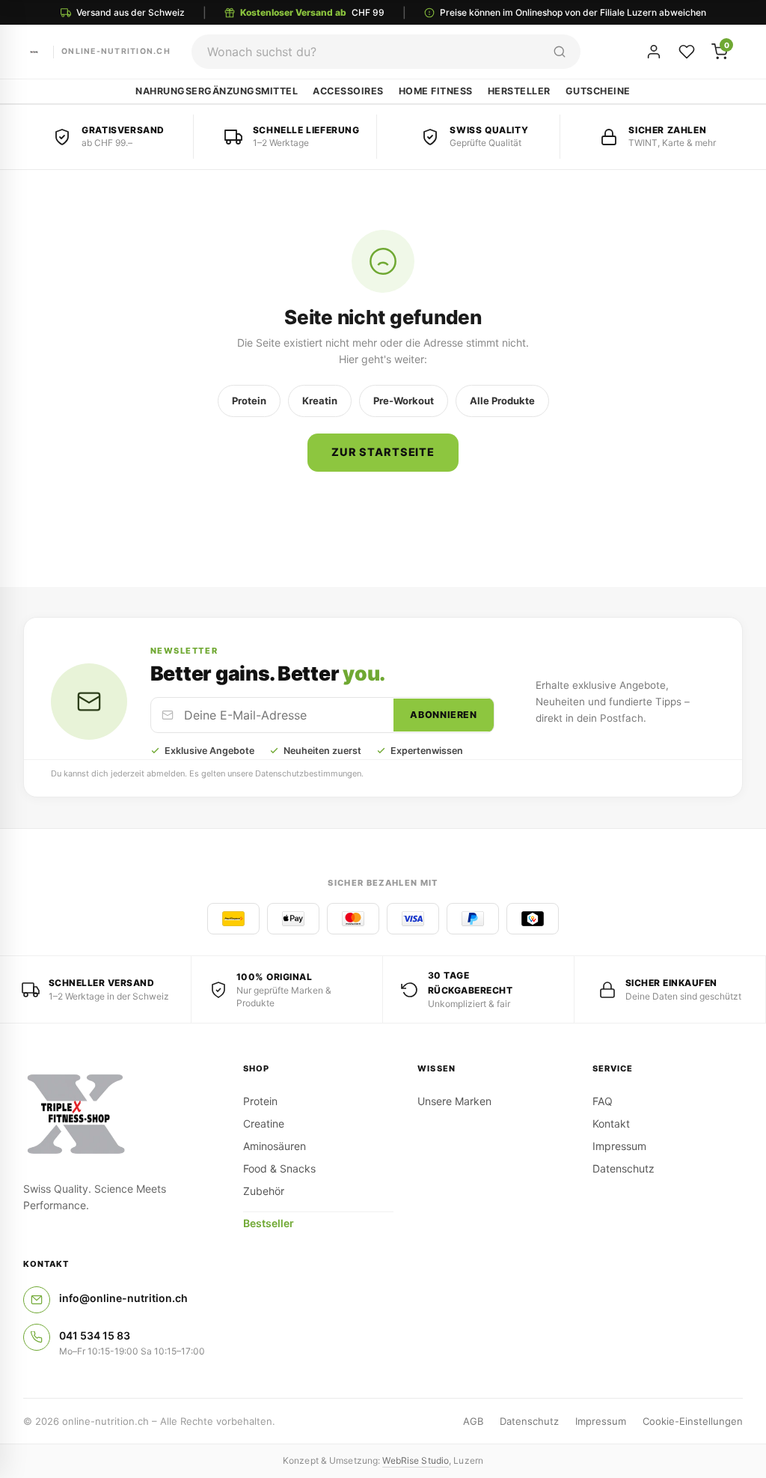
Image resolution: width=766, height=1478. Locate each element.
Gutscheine (598, 91)
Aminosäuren (274, 1146)
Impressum (619, 1146)
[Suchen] (559, 51)
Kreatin (319, 401)
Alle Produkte (502, 401)
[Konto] (653, 51)
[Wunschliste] (687, 52)
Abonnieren (443, 714)
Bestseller (268, 1223)
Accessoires (348, 91)
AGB (473, 1421)
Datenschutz (623, 1168)
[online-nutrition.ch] (121, 1114)
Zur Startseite (383, 452)
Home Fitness (436, 91)
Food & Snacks (279, 1168)
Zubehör (263, 1190)
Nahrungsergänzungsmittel (216, 91)
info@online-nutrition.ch (123, 1298)
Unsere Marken (454, 1101)
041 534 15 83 (94, 1335)
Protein (249, 401)
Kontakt (611, 1123)
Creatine (263, 1123)
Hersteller (519, 91)
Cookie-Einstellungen (693, 1421)
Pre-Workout (403, 401)
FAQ (602, 1101)
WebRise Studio (415, 1460)
